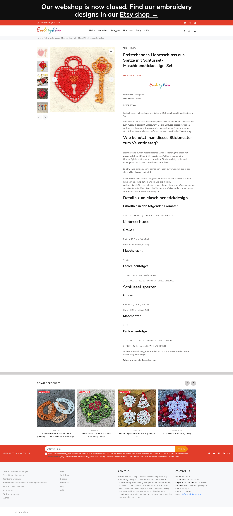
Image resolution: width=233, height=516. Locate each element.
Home (39, 38)
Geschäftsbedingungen (13, 475)
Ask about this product (133, 75)
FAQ (62, 486)
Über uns (64, 482)
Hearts (138, 98)
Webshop (64, 475)
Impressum (8, 490)
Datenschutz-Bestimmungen (15, 471)
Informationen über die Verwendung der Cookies (25, 482)
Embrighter (139, 94)
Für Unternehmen (11, 494)
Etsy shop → (139, 14)
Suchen (6, 497)
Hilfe (62, 490)
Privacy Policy (54, 456)
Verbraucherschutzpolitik (14, 486)
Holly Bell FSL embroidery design (177, 433)
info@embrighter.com (50, 22)
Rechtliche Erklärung (12, 479)
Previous (54, 79)
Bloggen (64, 479)
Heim (62, 471)
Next (111, 79)
